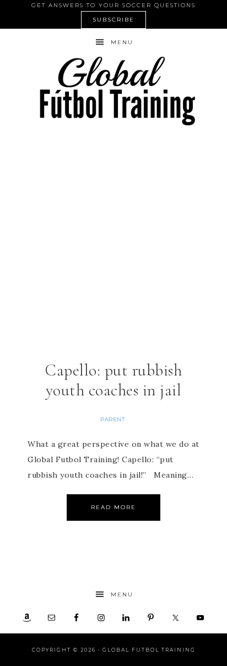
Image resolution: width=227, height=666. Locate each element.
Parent (112, 419)
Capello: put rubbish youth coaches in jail (113, 380)
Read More (113, 507)
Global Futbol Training (114, 90)
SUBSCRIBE (113, 19)
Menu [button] (122, 42)
